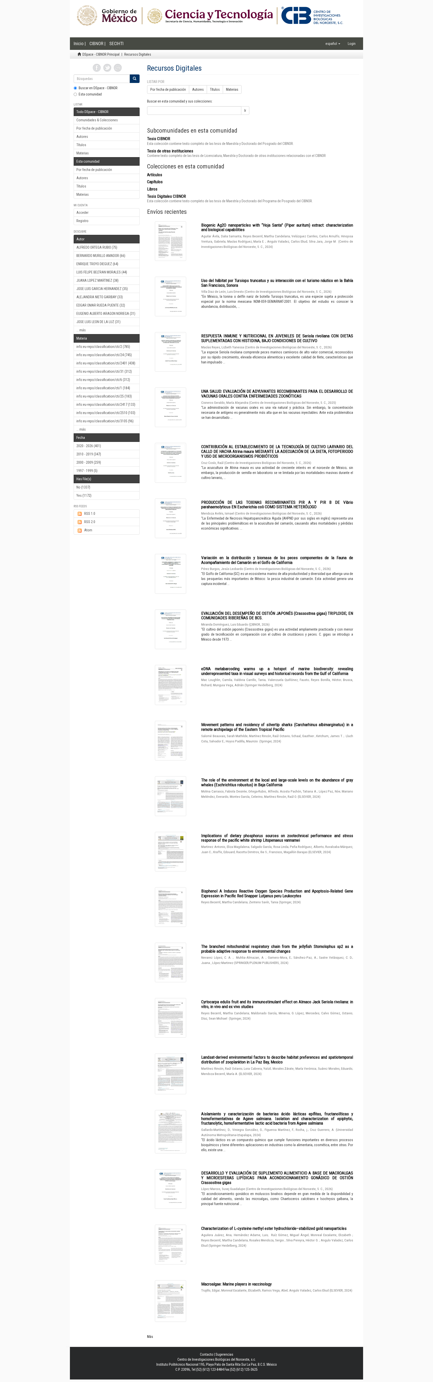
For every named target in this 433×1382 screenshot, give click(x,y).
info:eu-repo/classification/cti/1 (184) (103, 388)
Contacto (206, 1354)
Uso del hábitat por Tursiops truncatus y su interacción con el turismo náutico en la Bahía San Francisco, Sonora (277, 283)
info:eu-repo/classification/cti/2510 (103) (105, 413)
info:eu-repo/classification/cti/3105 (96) (105, 421)
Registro (82, 221)
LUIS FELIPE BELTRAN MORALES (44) (101, 272)
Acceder (82, 213)
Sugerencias (224, 1354)
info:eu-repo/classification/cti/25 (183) (104, 396)
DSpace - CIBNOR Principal (101, 54)
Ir (245, 111)
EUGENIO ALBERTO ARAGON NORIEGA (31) (105, 314)
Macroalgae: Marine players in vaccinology (236, 1284)
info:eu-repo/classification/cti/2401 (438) (105, 363)
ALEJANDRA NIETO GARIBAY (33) (99, 297)
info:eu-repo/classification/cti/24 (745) (104, 355)
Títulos (81, 145)
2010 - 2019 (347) (88, 454)
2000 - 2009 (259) (88, 462)
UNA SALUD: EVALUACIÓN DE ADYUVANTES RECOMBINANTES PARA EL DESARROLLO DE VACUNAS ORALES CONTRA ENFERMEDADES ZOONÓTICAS (277, 394)
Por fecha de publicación (94, 128)
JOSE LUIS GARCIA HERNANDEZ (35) (102, 289)
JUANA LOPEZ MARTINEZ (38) (97, 280)
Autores (82, 137)
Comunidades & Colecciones (97, 120)
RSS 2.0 (89, 522)
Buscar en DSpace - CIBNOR (98, 88)
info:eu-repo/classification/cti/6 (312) (103, 380)
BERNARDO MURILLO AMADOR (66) (100, 256)
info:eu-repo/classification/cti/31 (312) (104, 371)
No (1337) (83, 487)
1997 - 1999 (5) (86, 471)
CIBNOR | (97, 43)
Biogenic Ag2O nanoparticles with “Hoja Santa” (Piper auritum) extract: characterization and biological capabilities (277, 227)
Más (150, 1337)
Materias (82, 153)
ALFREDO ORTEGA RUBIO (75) (96, 247)
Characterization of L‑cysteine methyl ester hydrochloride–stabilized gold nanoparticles (274, 1228)
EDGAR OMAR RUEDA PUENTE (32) (100, 305)
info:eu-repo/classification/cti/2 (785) (103, 347)
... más (81, 330)
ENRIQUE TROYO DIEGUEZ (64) (97, 264)
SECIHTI (116, 43)
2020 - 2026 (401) (88, 446)
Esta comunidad (90, 94)
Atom (88, 530)
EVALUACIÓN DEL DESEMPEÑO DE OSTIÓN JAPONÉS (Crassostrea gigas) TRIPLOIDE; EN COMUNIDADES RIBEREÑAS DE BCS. (277, 616)
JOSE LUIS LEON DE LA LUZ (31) (98, 322)
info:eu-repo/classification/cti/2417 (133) (105, 405)
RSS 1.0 (89, 514)
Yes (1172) (83, 495)
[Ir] (135, 78)
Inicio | (80, 43)
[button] (333, 43)
